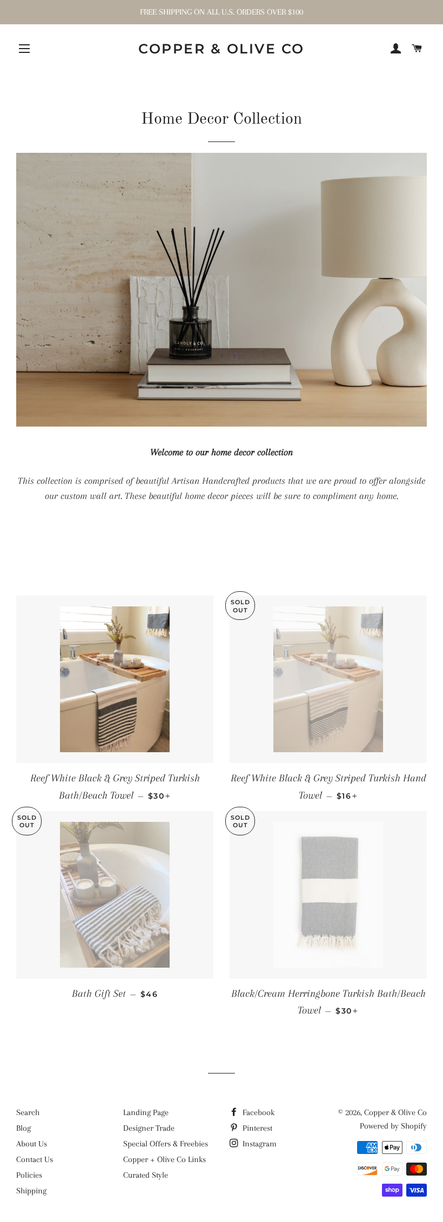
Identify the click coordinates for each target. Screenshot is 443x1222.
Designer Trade (148, 1128)
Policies (29, 1175)
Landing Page (146, 1112)
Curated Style (145, 1175)
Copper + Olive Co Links (164, 1159)
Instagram (258, 1144)
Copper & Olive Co (221, 48)
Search (27, 1112)
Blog (23, 1128)
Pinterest (256, 1128)
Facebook (257, 1112)
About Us (31, 1144)
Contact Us (34, 1159)
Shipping (31, 1191)
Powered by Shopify (393, 1126)
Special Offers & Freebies (165, 1144)
